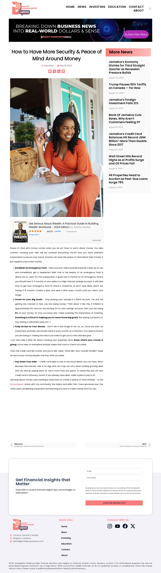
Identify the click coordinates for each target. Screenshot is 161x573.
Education (117, 7)
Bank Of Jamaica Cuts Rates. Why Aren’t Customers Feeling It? (125, 118)
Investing (97, 7)
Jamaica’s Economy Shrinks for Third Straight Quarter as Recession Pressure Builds (127, 67)
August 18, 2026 (116, 108)
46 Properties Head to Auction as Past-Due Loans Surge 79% (128, 178)
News (82, 7)
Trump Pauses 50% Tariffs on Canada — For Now (127, 86)
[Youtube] (117, 526)
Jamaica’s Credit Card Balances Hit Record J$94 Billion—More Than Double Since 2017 (128, 139)
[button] (50, 71)
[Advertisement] (56, 412)
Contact (136, 7)
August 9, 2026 (115, 168)
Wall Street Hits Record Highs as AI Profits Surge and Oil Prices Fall (126, 159)
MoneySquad (16, 384)
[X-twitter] (132, 526)
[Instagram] (109, 526)
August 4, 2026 (115, 187)
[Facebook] (125, 526)
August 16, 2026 (116, 127)
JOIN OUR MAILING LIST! (114, 503)
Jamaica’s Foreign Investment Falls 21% (123, 101)
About (138, 10)
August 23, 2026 (116, 78)
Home (70, 7)
